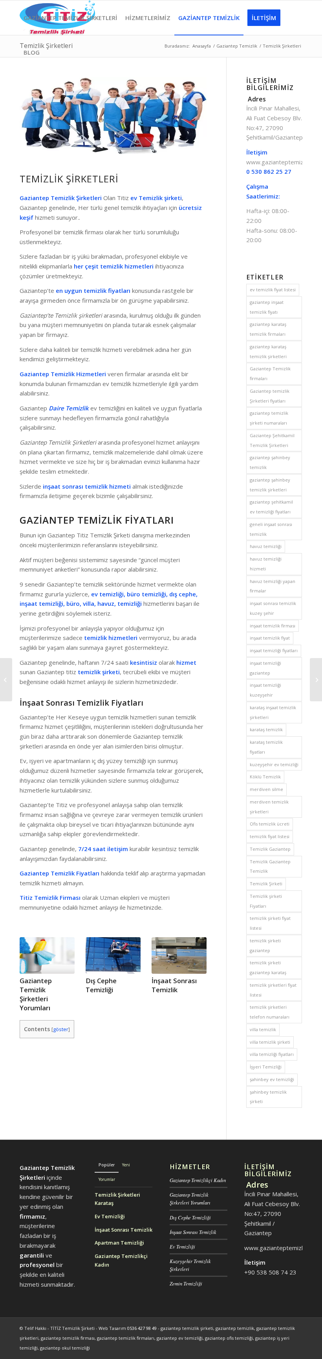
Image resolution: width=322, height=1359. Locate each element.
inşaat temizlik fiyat (270, 638)
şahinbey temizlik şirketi (268, 1097)
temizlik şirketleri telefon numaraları (269, 1012)
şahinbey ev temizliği (272, 1079)
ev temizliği (107, 594)
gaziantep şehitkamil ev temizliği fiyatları (271, 507)
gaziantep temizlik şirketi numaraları (269, 418)
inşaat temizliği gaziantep (265, 668)
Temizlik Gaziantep (270, 849)
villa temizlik (263, 1029)
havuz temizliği (266, 546)
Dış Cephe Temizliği (101, 985)
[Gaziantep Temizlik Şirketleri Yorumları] (47, 955)
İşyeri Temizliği (266, 1067)
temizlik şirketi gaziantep (265, 945)
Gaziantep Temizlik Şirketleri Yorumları (36, 994)
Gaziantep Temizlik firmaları (270, 373)
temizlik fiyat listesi (269, 836)
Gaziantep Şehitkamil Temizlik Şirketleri (272, 440)
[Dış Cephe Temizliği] (113, 955)
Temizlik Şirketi (266, 883)
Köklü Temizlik (265, 777)
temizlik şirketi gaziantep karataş (268, 967)
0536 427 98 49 (142, 1328)
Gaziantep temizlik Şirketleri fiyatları (269, 396)
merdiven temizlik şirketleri (269, 807)
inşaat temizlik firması (272, 626)
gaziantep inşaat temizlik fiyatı (267, 307)
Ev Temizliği (182, 1246)
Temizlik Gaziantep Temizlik (270, 866)
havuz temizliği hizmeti (266, 564)
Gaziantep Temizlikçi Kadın (198, 1180)
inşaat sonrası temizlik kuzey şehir (273, 608)
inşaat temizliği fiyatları (274, 650)
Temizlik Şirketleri (69, 178)
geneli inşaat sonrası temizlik (271, 529)
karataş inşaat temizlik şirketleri (273, 712)
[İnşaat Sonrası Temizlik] (179, 955)
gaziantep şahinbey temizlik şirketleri (270, 485)
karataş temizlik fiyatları (266, 747)
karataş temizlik (266, 729)
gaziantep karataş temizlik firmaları (268, 329)
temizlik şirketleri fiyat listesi (273, 990)
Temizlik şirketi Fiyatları (266, 901)
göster (60, 1029)
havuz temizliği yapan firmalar (272, 586)
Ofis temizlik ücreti (269, 824)
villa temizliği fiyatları (272, 1054)
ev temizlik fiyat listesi (273, 289)
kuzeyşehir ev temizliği (274, 764)
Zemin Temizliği (186, 1283)
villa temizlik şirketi (270, 1042)
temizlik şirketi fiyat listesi (270, 923)
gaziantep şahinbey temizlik (270, 462)
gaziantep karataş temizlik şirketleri (268, 351)
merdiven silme (266, 789)
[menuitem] (70, 17)
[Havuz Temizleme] (316, 679)
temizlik (95, 638)
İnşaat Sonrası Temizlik (174, 985)
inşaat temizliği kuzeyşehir (265, 690)
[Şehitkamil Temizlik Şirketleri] (6, 679)
